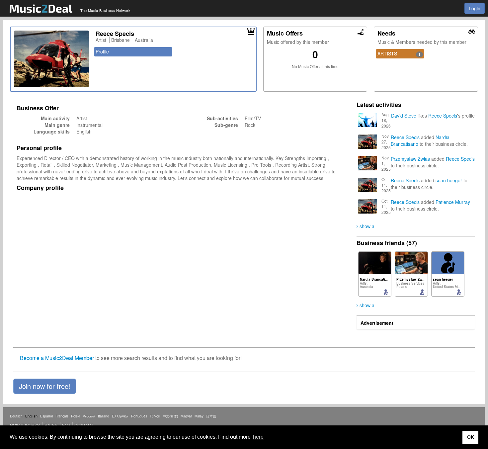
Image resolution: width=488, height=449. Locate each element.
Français (61, 416)
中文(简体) (170, 416)
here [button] (258, 437)
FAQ (66, 425)
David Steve (403, 115)
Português (139, 416)
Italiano (103, 416)
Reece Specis (442, 115)
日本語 (211, 416)
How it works (25, 425)
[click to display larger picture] (51, 59)
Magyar (186, 416)
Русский (89, 416)
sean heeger (449, 180)
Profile (102, 51)
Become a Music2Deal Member (57, 358)
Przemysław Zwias (410, 158)
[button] (44, 386)
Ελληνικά (120, 416)
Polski (75, 416)
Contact (83, 425)
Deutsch (16, 416)
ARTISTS (399, 53)
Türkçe (155, 416)
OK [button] (470, 437)
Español (46, 416)
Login (474, 8)
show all (367, 226)
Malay (199, 416)
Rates (50, 425)
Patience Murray (453, 202)
